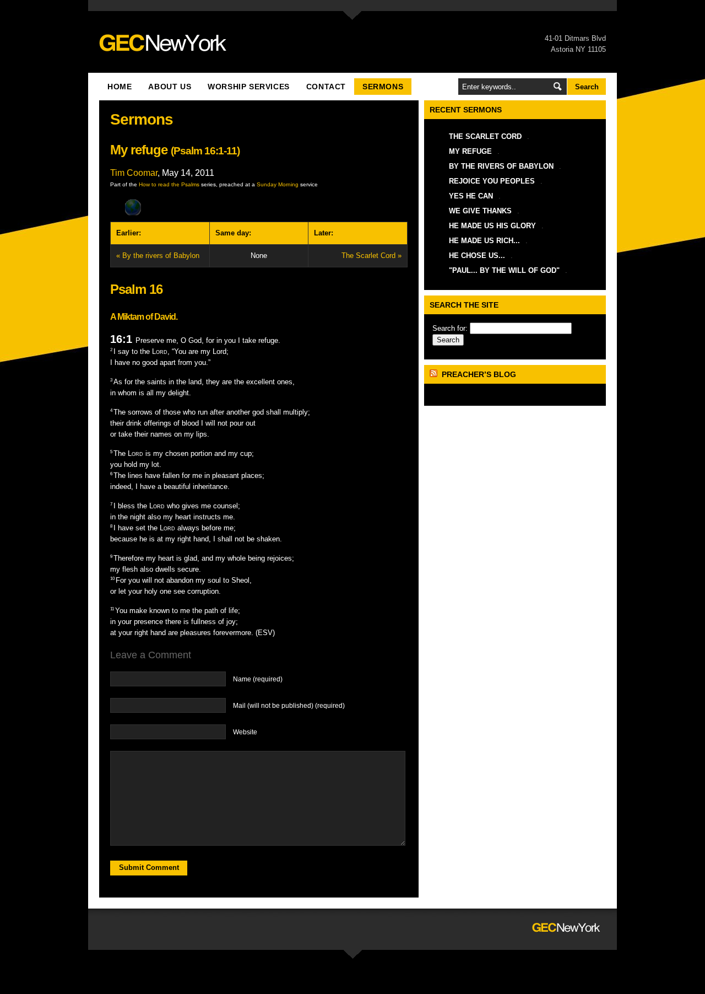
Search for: (450, 328)
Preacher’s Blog (479, 374)
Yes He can (471, 196)
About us (169, 86)
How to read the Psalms (169, 184)
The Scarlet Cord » (371, 255)
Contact (326, 86)
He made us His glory (492, 226)
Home (119, 86)
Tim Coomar (134, 173)
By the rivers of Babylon (501, 166)
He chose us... (477, 255)
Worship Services (249, 86)
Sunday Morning (278, 184)
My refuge (470, 151)
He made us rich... (484, 241)
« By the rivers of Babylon (157, 255)
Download (259, 208)
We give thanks (480, 211)
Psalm (187, 151)
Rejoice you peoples (492, 181)
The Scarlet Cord (485, 136)
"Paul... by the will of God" (504, 270)
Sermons (382, 86)
